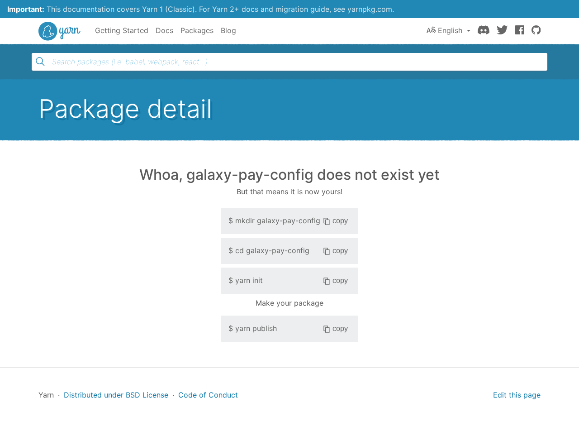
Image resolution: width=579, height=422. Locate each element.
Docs (164, 30)
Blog (228, 30)
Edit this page (517, 394)
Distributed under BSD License (116, 394)
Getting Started (121, 30)
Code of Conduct (208, 394)
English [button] (450, 30)
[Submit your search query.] (40, 61)
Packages (197, 30)
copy (340, 221)
